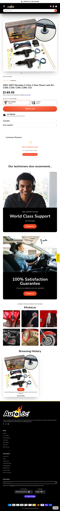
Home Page (6, 435)
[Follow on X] (6, 424)
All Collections (6, 438)
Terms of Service (7, 472)
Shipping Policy (6, 465)
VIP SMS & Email (7, 463)
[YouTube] (8, 424)
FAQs (4, 458)
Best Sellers (6, 442)
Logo (10, 6)
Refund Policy (6, 468)
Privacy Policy (6, 470)
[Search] (55, 10)
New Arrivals (6, 447)
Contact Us (30, 226)
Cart (56, 6)
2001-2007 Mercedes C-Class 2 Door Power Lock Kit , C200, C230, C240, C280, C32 (20, 375)
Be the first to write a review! (30, 154)
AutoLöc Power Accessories (32, 508)
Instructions (6, 461)
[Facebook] (3, 424)
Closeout (5, 444)
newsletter (12, 485)
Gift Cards (5, 440)
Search (4, 433)
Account (53, 6)
